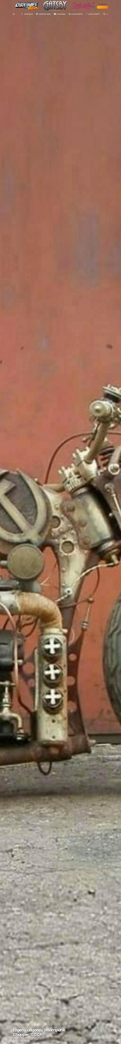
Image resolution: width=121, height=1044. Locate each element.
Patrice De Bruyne (77, 14)
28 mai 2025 (16, 1039)
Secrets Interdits (94, 14)
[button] (107, 14)
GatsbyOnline (28, 14)
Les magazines (61, 14)
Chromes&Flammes (45, 14)
